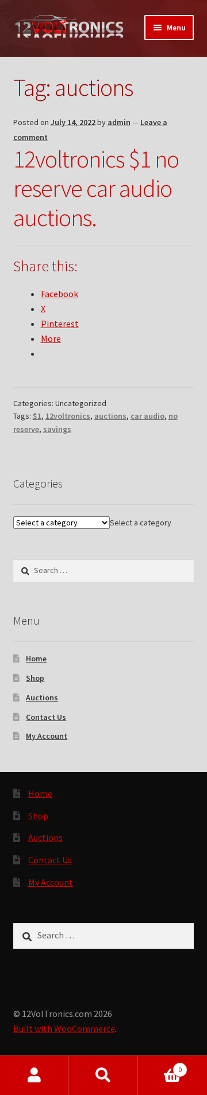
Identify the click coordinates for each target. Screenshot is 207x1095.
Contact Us (46, 717)
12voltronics (67, 416)
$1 (37, 416)
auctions (110, 416)
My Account (46, 736)
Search (103, 1075)
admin (119, 122)
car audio (147, 416)
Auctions (42, 697)
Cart (160, 1065)
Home (36, 658)
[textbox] (140, 522)
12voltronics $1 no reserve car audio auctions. (96, 188)
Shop (35, 678)
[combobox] (140, 522)
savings (57, 429)
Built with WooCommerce (64, 1028)
